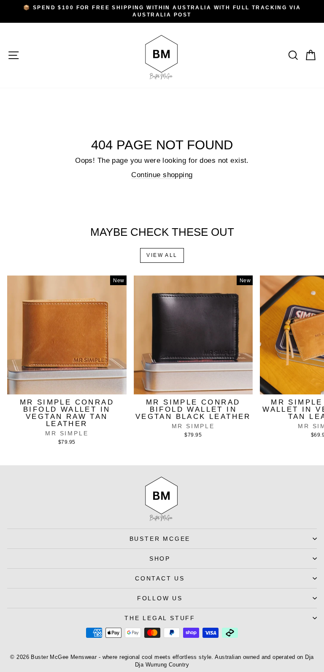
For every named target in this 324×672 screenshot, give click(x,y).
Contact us (160, 578)
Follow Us (160, 598)
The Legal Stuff (159, 618)
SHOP (159, 558)
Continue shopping (161, 175)
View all (161, 255)
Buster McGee (160, 538)
